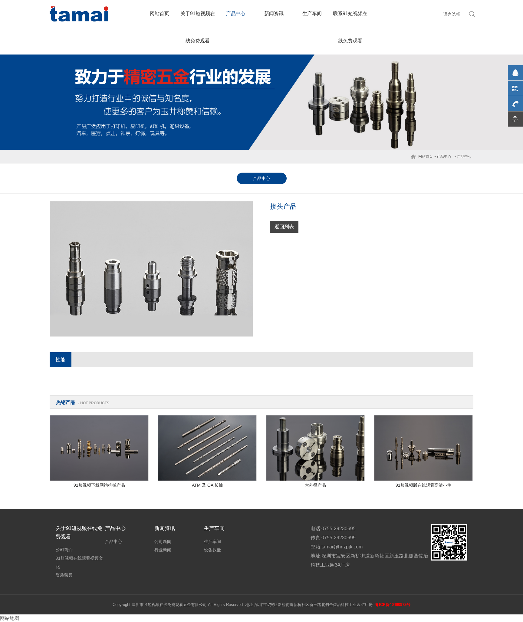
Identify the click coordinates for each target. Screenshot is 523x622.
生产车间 (312, 13)
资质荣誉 (64, 575)
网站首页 (159, 13)
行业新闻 (162, 550)
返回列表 (284, 226)
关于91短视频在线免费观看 (197, 27)
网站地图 (9, 618)
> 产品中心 (442, 156)
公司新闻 (162, 541)
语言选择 (451, 14)
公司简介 (64, 549)
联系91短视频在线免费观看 (350, 27)
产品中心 (235, 13)
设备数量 (212, 550)
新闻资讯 (274, 13)
